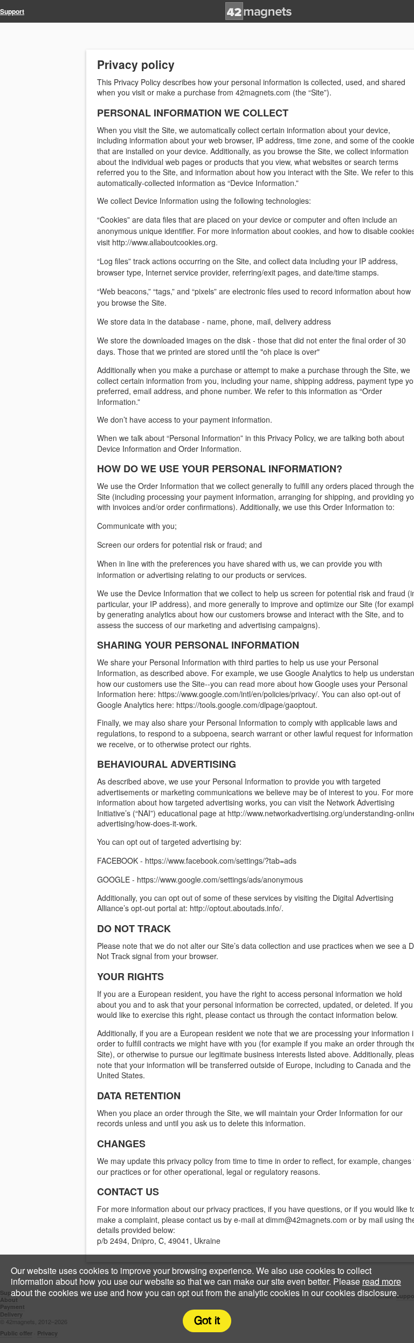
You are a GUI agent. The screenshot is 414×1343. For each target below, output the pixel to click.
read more (381, 1281)
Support (12, 11)
